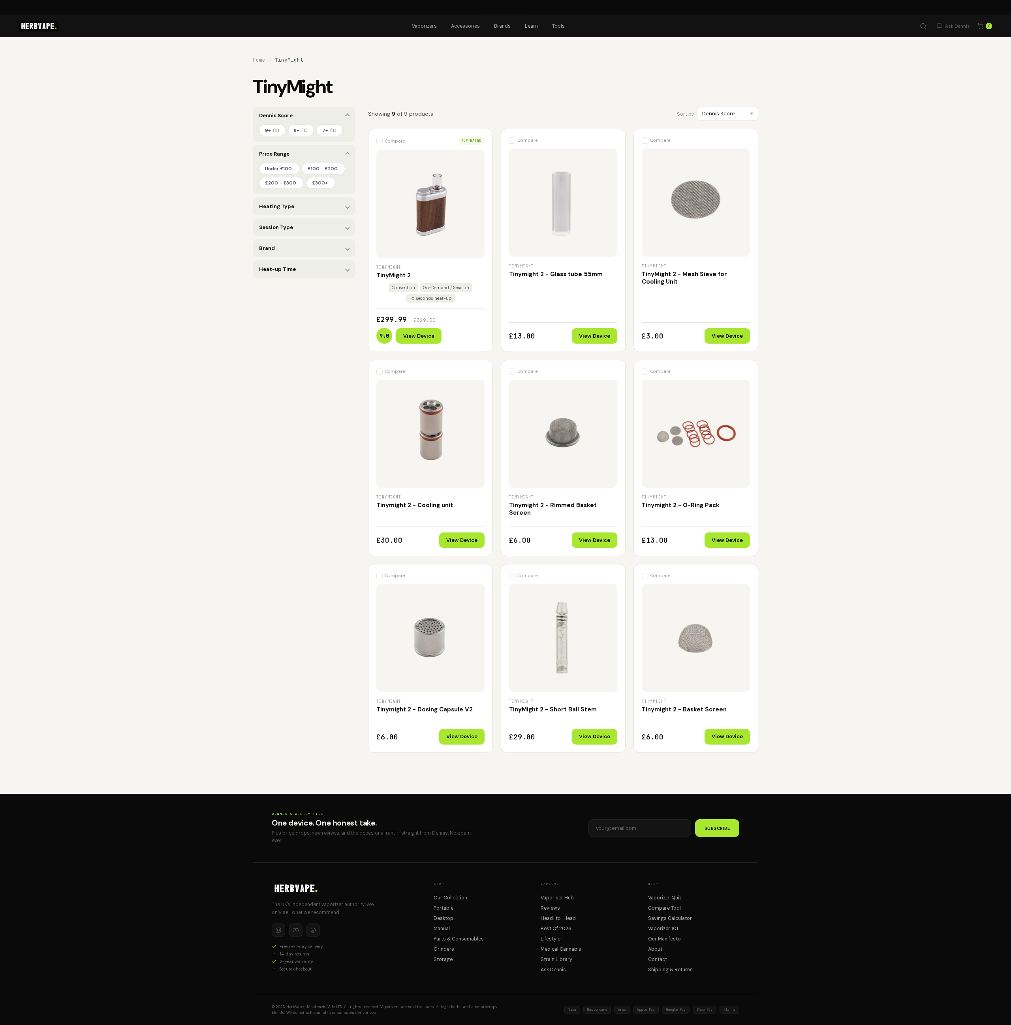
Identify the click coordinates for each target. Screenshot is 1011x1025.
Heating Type (276, 206)
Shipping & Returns (670, 970)
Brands (502, 26)
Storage (443, 959)
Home (259, 59)
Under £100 (278, 169)
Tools (558, 26)
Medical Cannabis (561, 949)
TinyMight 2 (393, 275)
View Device (418, 336)
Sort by (685, 114)
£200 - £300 (280, 183)
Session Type (276, 227)
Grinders (444, 949)
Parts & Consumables (459, 939)
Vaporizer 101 (663, 928)
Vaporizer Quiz (665, 898)
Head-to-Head (558, 918)
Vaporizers (424, 26)
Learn (531, 26)
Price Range (274, 153)
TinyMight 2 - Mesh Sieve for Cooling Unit (684, 278)
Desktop (443, 918)
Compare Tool (664, 908)
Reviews (550, 908)
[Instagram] (278, 930)
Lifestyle (550, 939)
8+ (301, 130)
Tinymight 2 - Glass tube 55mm (556, 274)
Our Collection (450, 898)
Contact (657, 959)
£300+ (320, 183)
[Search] (923, 26)
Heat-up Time (277, 269)
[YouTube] (296, 930)
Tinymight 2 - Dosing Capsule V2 (424, 709)
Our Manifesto (664, 939)
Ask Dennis (553, 970)
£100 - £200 (323, 169)
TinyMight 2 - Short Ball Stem (553, 709)
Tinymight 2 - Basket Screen (684, 709)
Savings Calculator (670, 918)
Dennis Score (276, 115)
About (655, 949)
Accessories (465, 26)
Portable (443, 908)
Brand (267, 248)
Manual (442, 928)
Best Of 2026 (556, 928)
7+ (329, 130)
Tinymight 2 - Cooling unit (414, 505)
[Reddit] (313, 930)
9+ (272, 130)
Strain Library (556, 959)
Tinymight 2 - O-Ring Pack (681, 505)
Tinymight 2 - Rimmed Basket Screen (553, 509)
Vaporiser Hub (557, 898)
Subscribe (717, 828)
